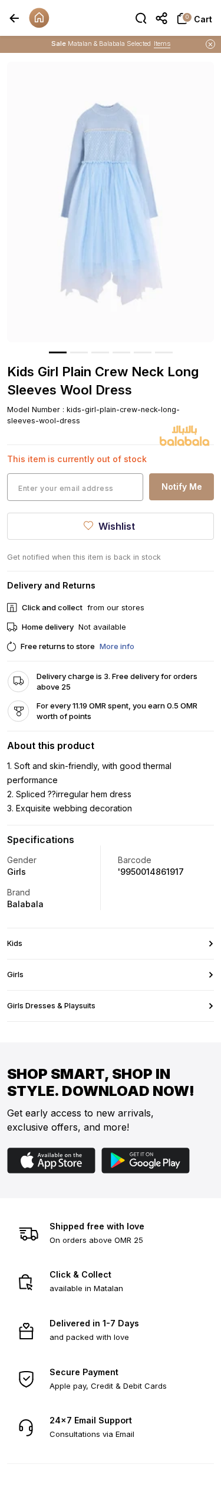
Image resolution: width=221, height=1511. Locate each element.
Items (162, 43)
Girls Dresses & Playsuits (51, 1005)
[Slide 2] (79, 352)
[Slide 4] (121, 352)
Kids (14, 943)
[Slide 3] (100, 352)
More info (117, 646)
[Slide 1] (58, 352)
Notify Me (181, 487)
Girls (15, 974)
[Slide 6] (164, 352)
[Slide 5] (142, 352)
